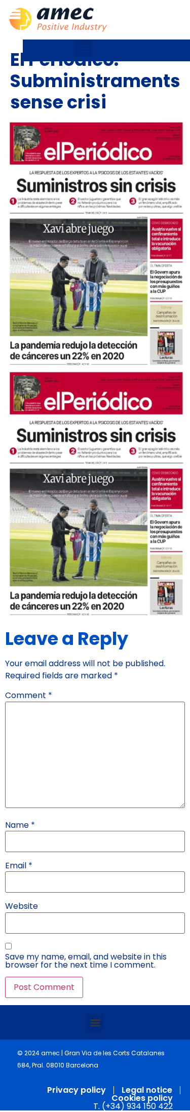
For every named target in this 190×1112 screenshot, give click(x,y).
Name (20, 825)
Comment (28, 696)
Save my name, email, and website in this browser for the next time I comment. (86, 961)
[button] (83, 48)
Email (18, 866)
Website (21, 906)
